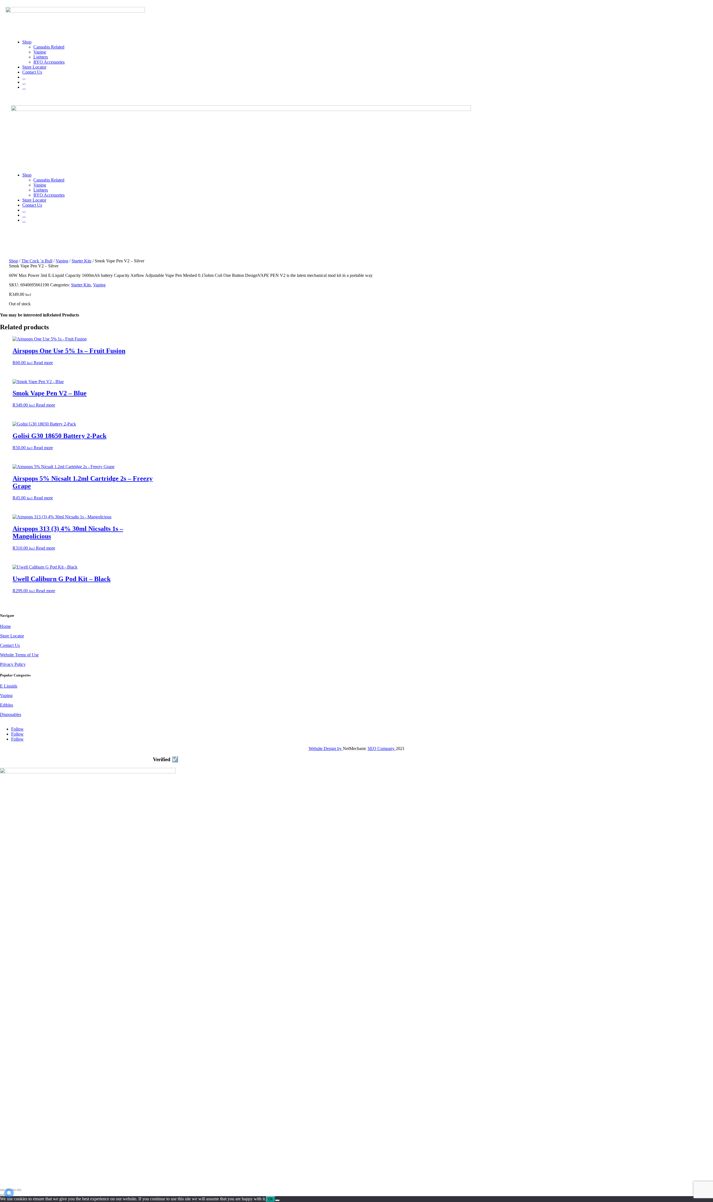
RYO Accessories (49, 62)
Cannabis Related (48, 47)
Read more (43, 362)
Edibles (6, 705)
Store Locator (34, 67)
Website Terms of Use (19, 654)
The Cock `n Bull (36, 260)
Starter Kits (81, 260)
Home (5, 626)
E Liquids (8, 686)
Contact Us (32, 72)
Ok (270, 1199)
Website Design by (325, 748)
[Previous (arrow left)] (2, 1195)
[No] (277, 1200)
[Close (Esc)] (19, 1190)
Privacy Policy (13, 664)
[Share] (13, 1190)
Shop (26, 42)
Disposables (10, 714)
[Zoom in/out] (2, 1190)
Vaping (39, 52)
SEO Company (381, 748)
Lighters (40, 57)
